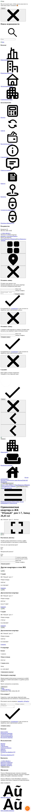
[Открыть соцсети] (27, 808)
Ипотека (3, 117)
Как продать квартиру (7, 144)
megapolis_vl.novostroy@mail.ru (9, 236)
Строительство (13, 503)
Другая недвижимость (7, 86)
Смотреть (3, 588)
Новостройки (4, 60)
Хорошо (3, 399)
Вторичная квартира (6, 501)
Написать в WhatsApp (10, 239)
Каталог (3, 438)
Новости (3, 183)
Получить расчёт (5, 563)
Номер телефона (20, 290)
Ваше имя (18, 289)
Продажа (3, 480)
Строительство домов (6, 99)
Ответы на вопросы (6, 170)
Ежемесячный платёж (22, 559)
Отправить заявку (19, 294)
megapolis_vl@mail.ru (23, 701)
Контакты (3, 196)
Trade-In (3, 130)
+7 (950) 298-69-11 (5, 233)
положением (14, 308)
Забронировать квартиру (7, 672)
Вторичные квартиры (6, 73)
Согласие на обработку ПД (8, 210)
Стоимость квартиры (21, 557)
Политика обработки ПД (7, 223)
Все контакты (8, 488)
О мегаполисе (4, 157)
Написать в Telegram (9, 486)
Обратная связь (24, 486)
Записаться (4, 686)
